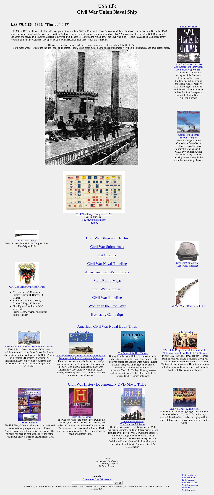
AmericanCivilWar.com (97, 479)
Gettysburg (187, 487)
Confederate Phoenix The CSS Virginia (188, 136)
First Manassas (188, 480)
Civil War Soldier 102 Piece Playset (26, 286)
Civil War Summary (107, 289)
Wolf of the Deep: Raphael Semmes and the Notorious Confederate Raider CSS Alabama (185, 351)
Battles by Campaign (107, 314)
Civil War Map (188, 477)
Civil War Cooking (190, 485)
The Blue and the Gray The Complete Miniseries (132, 423)
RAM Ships (107, 255)
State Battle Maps (107, 281)
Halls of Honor (29, 422)
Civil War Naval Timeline (107, 264)
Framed (94, 222)
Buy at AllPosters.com (94, 220)
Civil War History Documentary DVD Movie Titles (107, 384)
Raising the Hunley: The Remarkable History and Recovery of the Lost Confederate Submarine (80, 357)
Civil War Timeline (107, 297)
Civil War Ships (189, 490)
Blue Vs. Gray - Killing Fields (184, 408)
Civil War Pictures (190, 482)
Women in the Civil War (107, 306)
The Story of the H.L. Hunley (133, 353)
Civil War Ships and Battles (107, 238)
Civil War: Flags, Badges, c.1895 (94, 214)
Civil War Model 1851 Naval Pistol (187, 306)
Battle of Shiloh (189, 475)
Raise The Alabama (81, 417)
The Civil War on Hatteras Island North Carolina (29, 346)
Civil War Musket (27, 240)
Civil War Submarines (107, 247)
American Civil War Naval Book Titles (107, 326)
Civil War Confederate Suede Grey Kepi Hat (187, 264)
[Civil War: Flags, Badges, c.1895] (94, 212)
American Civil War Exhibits (107, 272)
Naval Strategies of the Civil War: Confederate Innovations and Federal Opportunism (188, 67)
